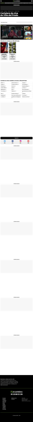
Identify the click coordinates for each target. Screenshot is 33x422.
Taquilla (4, 406)
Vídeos (4, 404)
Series (4, 403)
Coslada (24, 93)
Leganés (3, 84)
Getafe (13, 87)
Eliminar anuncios (16, 61)
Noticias (4, 399)
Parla (13, 89)
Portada (1, 11)
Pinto (2, 93)
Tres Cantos (24, 95)
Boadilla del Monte (25, 86)
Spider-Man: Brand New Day (4, 54)
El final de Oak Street (12, 54)
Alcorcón (14, 86)
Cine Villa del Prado (4, 22)
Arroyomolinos (25, 84)
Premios (4, 405)
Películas (4, 401)
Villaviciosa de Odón (26, 96)
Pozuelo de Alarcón (15, 93)
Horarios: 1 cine (4, 57)
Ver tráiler (4, 58)
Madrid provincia (11, 11)
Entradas (4, 409)
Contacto (13, 399)
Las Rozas (24, 87)
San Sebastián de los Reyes (26, 91)
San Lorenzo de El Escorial (16, 95)
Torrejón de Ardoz (15, 84)
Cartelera (5, 11)
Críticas (4, 407)
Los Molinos (3, 96)
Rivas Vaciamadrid (25, 89)
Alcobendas (3, 86)
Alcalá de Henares (15, 82)
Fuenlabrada (3, 95)
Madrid (3, 82)
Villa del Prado (17, 11)
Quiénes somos (14, 398)
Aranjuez (24, 82)
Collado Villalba (4, 87)
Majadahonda (3, 89)
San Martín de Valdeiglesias (16, 97)
